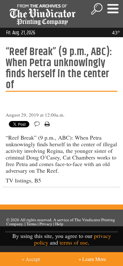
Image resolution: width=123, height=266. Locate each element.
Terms (31, 224)
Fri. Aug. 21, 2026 (20, 33)
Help (59, 224)
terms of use (74, 242)
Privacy (45, 224)
